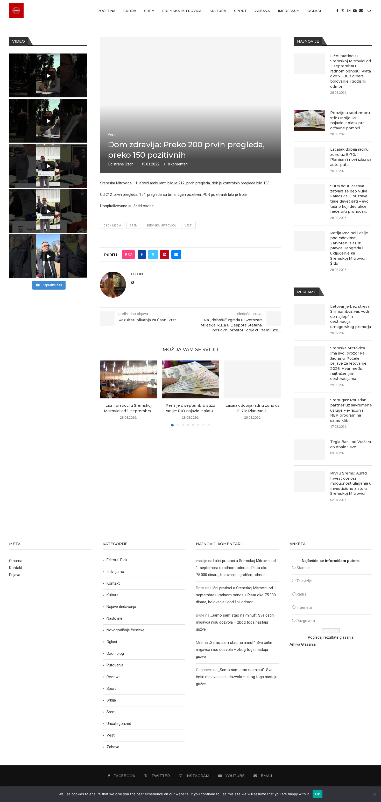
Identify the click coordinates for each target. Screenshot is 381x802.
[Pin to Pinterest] (164, 254)
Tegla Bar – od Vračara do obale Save (350, 444)
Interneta (304, 607)
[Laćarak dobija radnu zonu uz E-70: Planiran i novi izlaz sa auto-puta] (252, 379)
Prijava (14, 574)
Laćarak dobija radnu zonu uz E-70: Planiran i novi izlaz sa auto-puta (350, 157)
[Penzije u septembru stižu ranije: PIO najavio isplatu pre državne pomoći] (190, 379)
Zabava (262, 11)
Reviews (114, 676)
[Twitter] (343, 10)
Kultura (217, 11)
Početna (106, 11)
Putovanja (115, 665)
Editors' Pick (117, 560)
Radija (302, 594)
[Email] (361, 10)
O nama (15, 560)
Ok (317, 794)
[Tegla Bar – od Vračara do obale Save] (309, 449)
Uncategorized (119, 723)
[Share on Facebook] (142, 254)
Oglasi (314, 11)
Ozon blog (115, 653)
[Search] (369, 10)
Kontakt (15, 567)
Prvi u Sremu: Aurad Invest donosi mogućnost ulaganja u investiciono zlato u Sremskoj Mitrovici (350, 483)
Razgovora (306, 620)
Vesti (188, 225)
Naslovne (114, 618)
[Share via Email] (176, 254)
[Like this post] (130, 254)
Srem (149, 11)
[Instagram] (348, 10)
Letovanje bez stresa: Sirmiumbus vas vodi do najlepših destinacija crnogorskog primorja (350, 316)
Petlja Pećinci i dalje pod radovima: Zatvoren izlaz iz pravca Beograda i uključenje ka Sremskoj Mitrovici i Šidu (349, 248)
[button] (107, 393)
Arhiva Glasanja (303, 644)
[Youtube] (355, 10)
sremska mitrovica (161, 225)
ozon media (112, 225)
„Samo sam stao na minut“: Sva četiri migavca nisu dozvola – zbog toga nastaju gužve (235, 622)
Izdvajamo (115, 571)
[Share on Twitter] (153, 254)
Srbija (129, 11)
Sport (240, 11)
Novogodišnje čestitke (125, 630)
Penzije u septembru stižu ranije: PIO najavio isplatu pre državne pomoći (350, 120)
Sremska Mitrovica (182, 11)
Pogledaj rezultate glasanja (331, 637)
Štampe (303, 567)
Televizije (304, 581)
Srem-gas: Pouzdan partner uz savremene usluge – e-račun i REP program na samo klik (351, 410)
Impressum (289, 11)
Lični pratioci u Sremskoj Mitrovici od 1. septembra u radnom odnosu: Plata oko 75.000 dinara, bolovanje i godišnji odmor (350, 71)
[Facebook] (337, 10)
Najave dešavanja (121, 606)
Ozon (129, 164)
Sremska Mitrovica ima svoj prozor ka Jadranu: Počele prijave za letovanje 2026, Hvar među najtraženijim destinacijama (348, 363)
